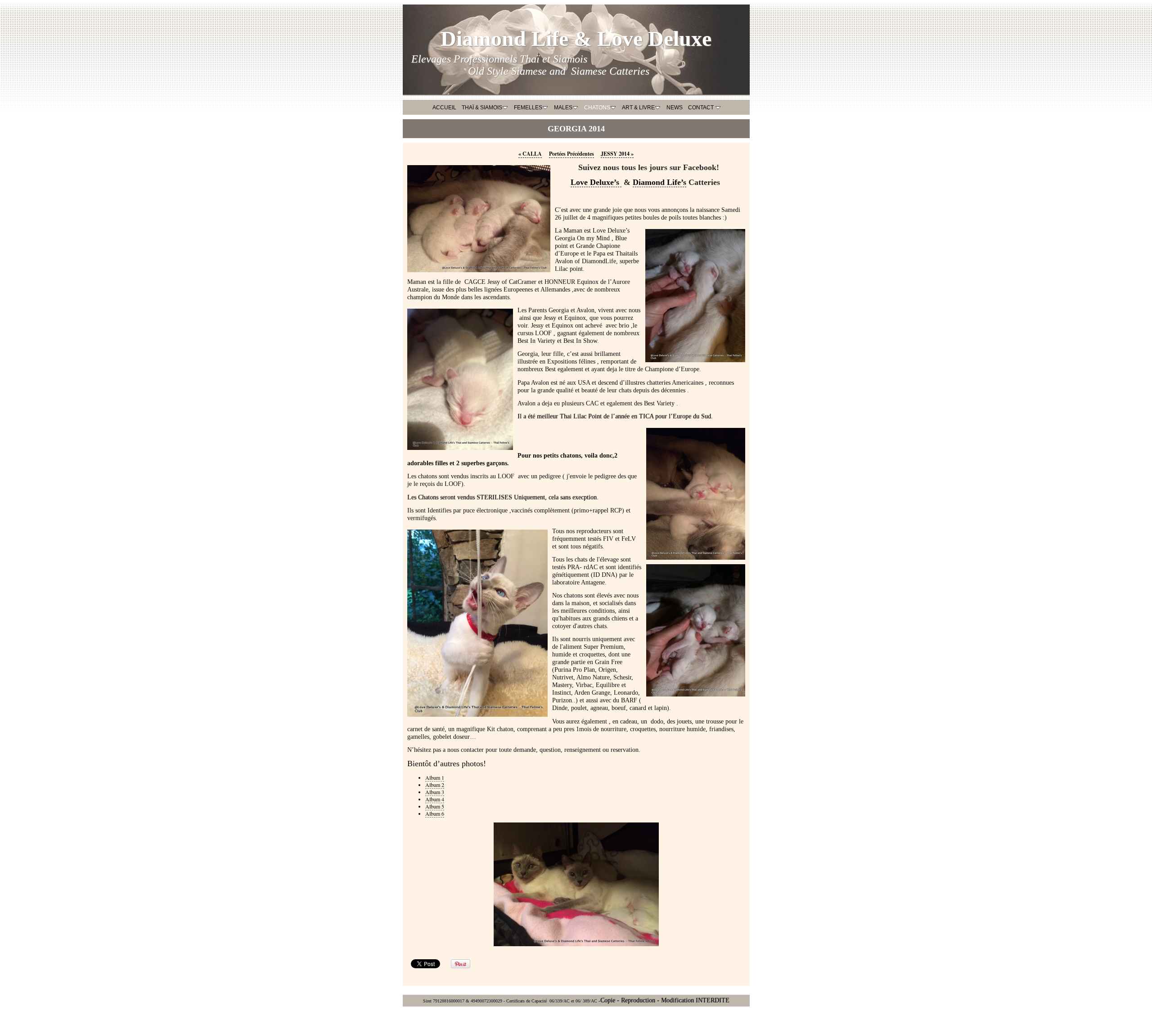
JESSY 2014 (617, 153)
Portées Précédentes (571, 153)
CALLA (530, 153)
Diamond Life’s (659, 182)
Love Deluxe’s (596, 182)
